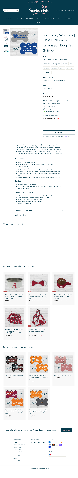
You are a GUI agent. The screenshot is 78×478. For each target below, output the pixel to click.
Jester (71, 64)
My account (16, 460)
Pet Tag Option (48, 77)
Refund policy (17, 447)
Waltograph (56, 64)
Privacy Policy (17, 449)
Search (15, 458)
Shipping (45, 115)
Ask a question (20, 215)
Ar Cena (46, 68)
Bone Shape (48, 88)
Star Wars (47, 72)
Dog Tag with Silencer (59, 80)
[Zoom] (24, 42)
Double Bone (26, 347)
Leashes (17, 18)
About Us (16, 442)
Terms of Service (18, 451)
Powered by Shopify (44, 468)
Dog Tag (47, 80)
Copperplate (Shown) (50, 59)
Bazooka (54, 68)
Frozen (65, 64)
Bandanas (29, 18)
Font (44, 56)
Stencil (62, 68)
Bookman (70, 68)
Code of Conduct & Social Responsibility (20, 455)
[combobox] (11, 10)
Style (45, 85)
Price (45, 93)
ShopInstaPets (26, 266)
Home (8, 18)
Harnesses (49, 18)
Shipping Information (23, 210)
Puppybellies (64, 59)
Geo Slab (47, 64)
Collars (39, 18)
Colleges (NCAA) (63, 18)
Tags (38, 22)
